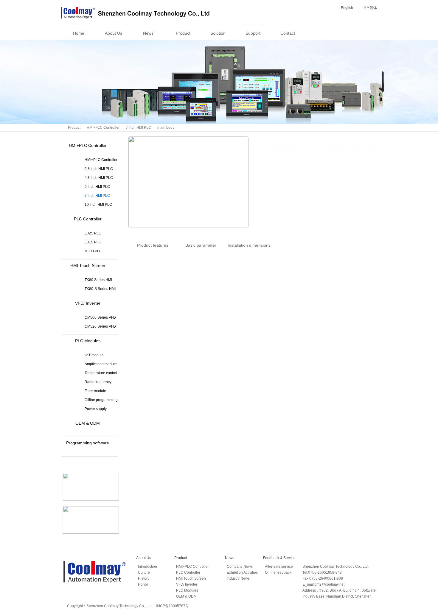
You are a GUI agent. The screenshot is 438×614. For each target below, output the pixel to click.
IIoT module (94, 355)
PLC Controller (88, 219)
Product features (152, 245)
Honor (143, 584)
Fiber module (95, 391)
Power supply (96, 409)
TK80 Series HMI (98, 280)
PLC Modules (87, 340)
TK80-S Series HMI (100, 289)
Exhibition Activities (242, 572)
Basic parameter (200, 245)
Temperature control (101, 373)
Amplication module (101, 364)
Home (78, 33)
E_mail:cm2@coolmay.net (323, 584)
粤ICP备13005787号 (172, 606)
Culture (144, 572)
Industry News (238, 578)
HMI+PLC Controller (103, 127)
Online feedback (278, 572)
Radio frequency (98, 382)
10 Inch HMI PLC (98, 204)
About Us (113, 33)
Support (253, 33)
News (148, 33)
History (143, 578)
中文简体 (370, 8)
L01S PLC (93, 242)
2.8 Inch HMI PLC (99, 169)
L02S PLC (93, 233)
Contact (287, 33)
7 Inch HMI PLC (138, 127)
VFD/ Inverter (87, 303)
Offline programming (101, 400)
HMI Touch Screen (87, 265)
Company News (240, 566)
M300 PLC (93, 251)
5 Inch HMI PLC (97, 187)
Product (183, 33)
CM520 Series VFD (100, 326)
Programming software (87, 442)
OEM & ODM (87, 423)
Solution (218, 33)
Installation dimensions (249, 245)
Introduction (147, 566)
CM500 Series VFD (100, 317)
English (347, 8)
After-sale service (279, 566)
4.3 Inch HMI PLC (99, 178)
